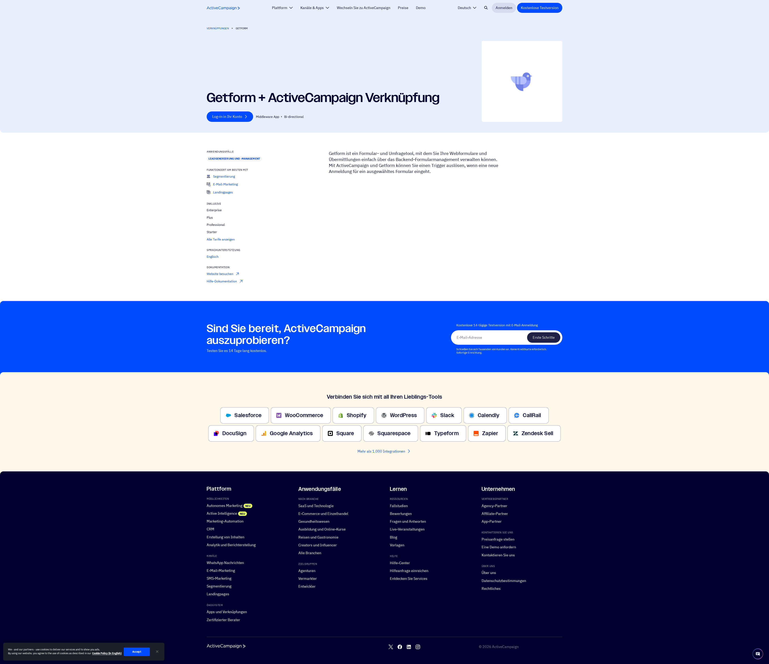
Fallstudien (399, 505)
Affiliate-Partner (495, 513)
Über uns (489, 572)
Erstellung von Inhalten (225, 537)
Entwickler (307, 586)
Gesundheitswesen (313, 521)
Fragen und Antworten (408, 521)
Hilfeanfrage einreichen (409, 570)
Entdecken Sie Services (408, 578)
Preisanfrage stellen (498, 539)
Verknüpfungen (218, 28)
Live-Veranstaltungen (407, 529)
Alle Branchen (309, 553)
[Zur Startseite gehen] (223, 8)
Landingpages (218, 594)
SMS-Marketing (219, 578)
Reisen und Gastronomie (318, 537)
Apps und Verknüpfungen (227, 611)
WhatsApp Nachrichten (225, 562)
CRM (210, 529)
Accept (136, 651)
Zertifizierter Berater (223, 619)
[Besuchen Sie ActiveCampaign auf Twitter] (391, 647)
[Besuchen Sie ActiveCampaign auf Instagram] (418, 647)
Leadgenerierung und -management (234, 158)
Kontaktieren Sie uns (498, 555)
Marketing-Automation (225, 521)
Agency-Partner (494, 505)
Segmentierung (219, 586)
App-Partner (492, 521)
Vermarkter (307, 578)
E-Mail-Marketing (221, 570)
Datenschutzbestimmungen (504, 580)
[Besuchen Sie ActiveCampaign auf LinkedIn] (409, 647)
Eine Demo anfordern (499, 547)
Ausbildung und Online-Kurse (322, 529)
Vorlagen (397, 545)
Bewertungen (401, 513)
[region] (83, 652)
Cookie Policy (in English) (107, 653)
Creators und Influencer (317, 545)
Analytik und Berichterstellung (231, 545)
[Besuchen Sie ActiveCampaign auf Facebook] (400, 647)
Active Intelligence (222, 513)
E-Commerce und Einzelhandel (323, 513)
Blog (393, 537)
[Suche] (486, 8)
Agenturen (306, 570)
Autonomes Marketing (225, 505)
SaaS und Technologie (316, 505)
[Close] (157, 651)
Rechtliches (491, 588)
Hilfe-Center (400, 563)
